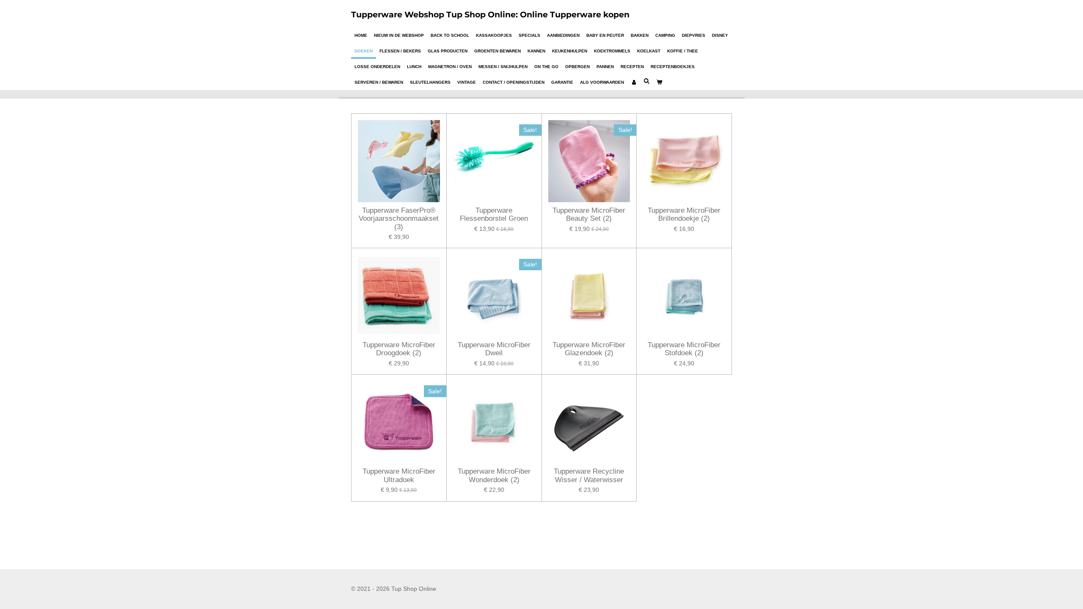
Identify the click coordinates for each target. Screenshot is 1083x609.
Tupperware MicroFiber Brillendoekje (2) (684, 214)
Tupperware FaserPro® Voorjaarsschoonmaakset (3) (399, 218)
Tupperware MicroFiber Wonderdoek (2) (494, 475)
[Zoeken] (646, 81)
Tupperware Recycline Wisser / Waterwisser (589, 475)
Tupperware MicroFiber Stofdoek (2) (684, 349)
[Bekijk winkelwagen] (659, 82)
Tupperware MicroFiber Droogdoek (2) (399, 349)
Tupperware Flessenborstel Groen (494, 214)
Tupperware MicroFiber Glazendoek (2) (588, 349)
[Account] (633, 82)
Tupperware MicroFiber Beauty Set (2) (588, 214)
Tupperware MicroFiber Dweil (494, 349)
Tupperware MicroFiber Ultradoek (399, 475)
